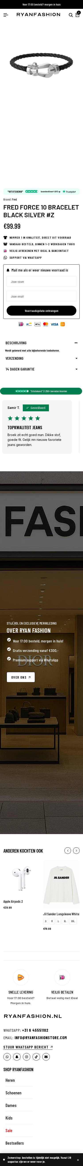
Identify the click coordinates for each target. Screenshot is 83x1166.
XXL (73, 921)
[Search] (71, 15)
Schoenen (13, 1092)
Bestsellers (15, 1142)
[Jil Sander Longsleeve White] (61, 884)
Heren (10, 1080)
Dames (11, 1105)
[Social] (7, 1057)
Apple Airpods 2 (13, 901)
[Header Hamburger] (5, 14)
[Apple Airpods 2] (21, 878)
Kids (9, 1117)
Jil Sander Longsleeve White (61, 914)
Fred (14, 199)
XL (65, 921)
